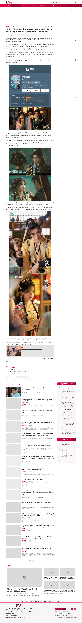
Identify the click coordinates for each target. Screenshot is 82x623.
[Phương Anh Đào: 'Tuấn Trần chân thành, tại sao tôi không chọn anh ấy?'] (24, 577)
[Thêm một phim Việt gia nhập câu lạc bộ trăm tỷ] (13, 449)
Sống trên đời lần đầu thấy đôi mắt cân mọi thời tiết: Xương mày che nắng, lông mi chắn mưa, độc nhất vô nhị (38, 458)
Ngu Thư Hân (31, 379)
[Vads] (71, 24)
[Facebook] (69, 609)
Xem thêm (30, 560)
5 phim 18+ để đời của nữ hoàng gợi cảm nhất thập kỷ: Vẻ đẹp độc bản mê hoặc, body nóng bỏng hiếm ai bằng (38, 527)
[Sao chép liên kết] (14, 35)
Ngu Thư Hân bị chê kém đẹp (14, 369)
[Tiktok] (75, 609)
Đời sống (33, 5)
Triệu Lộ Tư (13, 379)
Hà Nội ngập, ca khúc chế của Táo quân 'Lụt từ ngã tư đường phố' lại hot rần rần (51, 592)
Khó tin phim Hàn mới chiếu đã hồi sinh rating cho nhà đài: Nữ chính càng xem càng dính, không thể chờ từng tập (38, 401)
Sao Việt (65, 460)
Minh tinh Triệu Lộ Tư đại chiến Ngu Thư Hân (31, 349)
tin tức (68, 442)
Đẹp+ (24, 5)
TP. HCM (57, 615)
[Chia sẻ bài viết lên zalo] (9, 35)
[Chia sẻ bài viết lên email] (12, 35)
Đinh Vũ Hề (21, 379)
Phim (14, 26)
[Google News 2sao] (23, 35)
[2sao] (8, 5)
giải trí (67, 455)
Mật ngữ (51, 5)
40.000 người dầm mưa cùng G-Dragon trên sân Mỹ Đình (67, 592)
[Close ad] (71, 9)
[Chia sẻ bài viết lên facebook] (7, 35)
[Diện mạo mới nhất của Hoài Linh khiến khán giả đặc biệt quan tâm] (13, 392)
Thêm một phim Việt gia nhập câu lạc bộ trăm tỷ (36, 445)
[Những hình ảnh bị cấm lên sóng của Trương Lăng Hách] (13, 415)
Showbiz (16, 5)
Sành (59, 5)
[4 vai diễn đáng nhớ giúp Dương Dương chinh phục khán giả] (13, 553)
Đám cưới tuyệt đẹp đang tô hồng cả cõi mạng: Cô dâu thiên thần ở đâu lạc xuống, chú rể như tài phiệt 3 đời (38, 492)
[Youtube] (72, 609)
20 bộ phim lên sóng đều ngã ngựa (32, 479)
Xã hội (42, 5)
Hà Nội (56, 611)
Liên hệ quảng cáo (60, 608)
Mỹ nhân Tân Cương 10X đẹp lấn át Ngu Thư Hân (19, 371)
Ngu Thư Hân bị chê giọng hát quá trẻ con (18, 374)
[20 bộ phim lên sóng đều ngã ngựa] (13, 484)
